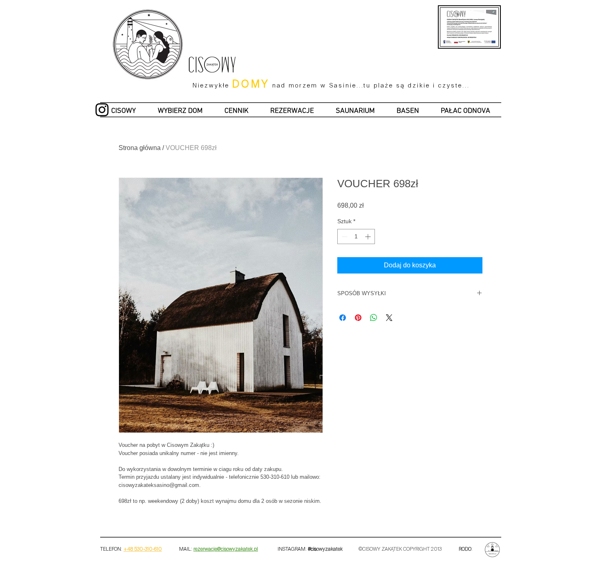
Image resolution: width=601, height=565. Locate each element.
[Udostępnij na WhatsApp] (374, 318)
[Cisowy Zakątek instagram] (102, 110)
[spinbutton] (356, 236)
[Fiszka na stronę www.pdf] (493, 12)
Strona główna (140, 147)
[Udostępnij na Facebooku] (343, 318)
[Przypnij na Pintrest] (358, 318)
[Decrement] (344, 236)
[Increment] (368, 236)
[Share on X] (389, 318)
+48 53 (131, 549)
